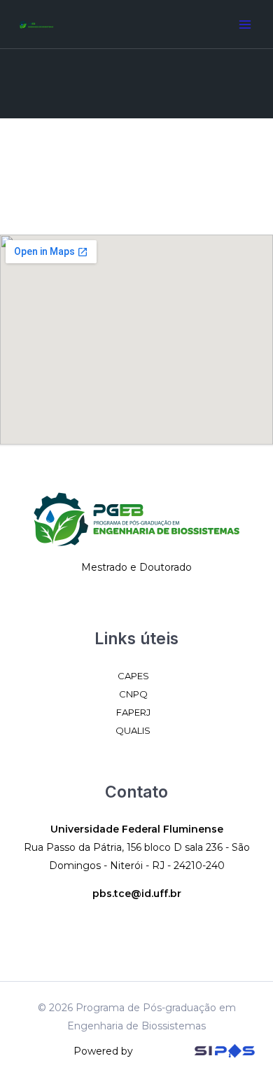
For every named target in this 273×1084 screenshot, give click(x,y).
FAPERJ (133, 712)
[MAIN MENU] (244, 24)
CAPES (133, 675)
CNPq (133, 694)
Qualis (132, 730)
